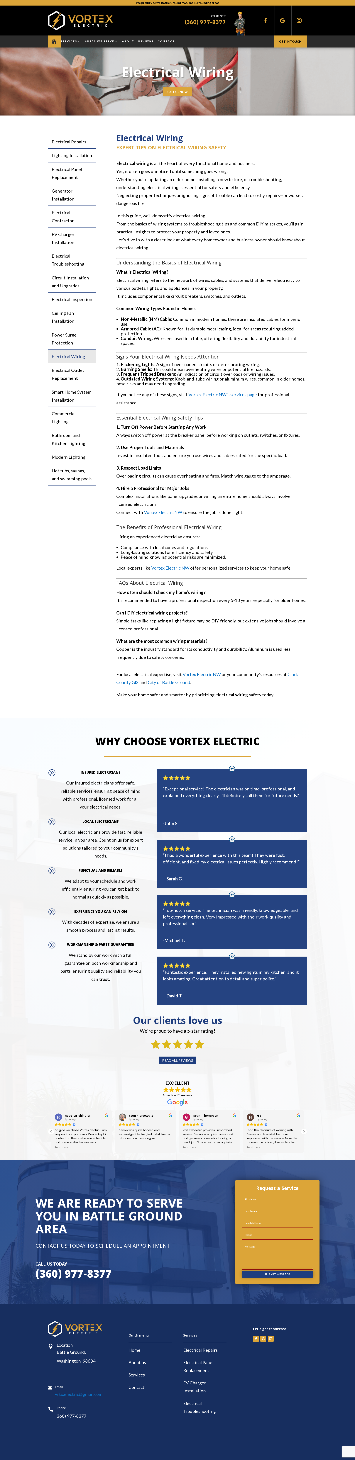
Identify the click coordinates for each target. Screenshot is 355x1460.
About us (137, 1362)
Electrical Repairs (69, 141)
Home (134, 1350)
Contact (166, 41)
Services (69, 41)
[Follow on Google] (282, 20)
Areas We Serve (99, 41)
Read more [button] (126, 1147)
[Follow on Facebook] (265, 20)
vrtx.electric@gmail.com (78, 1394)
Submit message (277, 1274)
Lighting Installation (72, 155)
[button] (304, 1131)
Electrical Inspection (72, 299)
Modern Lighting (68, 457)
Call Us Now (177, 92)
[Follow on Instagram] (299, 20)
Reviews (146, 41)
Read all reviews (177, 1060)
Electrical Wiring (68, 356)
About (128, 41)
